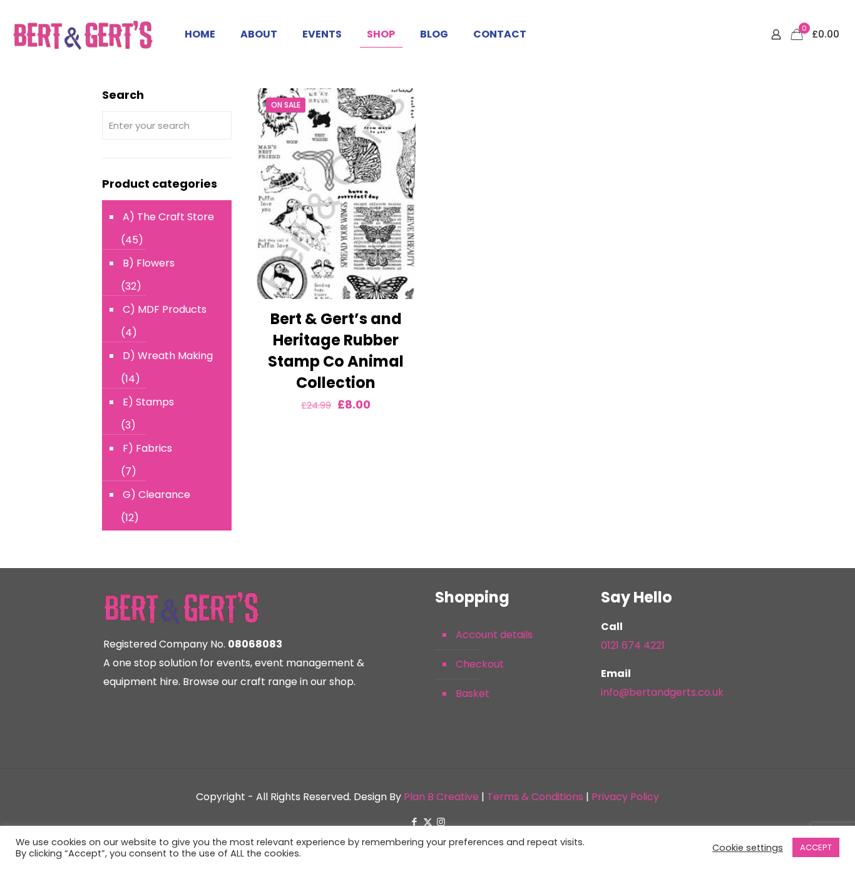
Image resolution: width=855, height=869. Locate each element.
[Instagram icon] (441, 821)
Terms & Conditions (535, 797)
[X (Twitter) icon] (428, 821)
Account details (494, 635)
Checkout (480, 664)
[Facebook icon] (414, 821)
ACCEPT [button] (816, 847)
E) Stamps (148, 402)
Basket (472, 693)
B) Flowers (149, 263)
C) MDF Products (165, 309)
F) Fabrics (147, 448)
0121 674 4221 (633, 645)
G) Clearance (156, 494)
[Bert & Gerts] (83, 34)
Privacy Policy (625, 797)
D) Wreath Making (168, 355)
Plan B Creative (441, 797)
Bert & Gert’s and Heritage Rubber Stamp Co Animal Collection (336, 350)
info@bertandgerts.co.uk (662, 692)
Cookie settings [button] (747, 847)
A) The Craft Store (168, 217)
